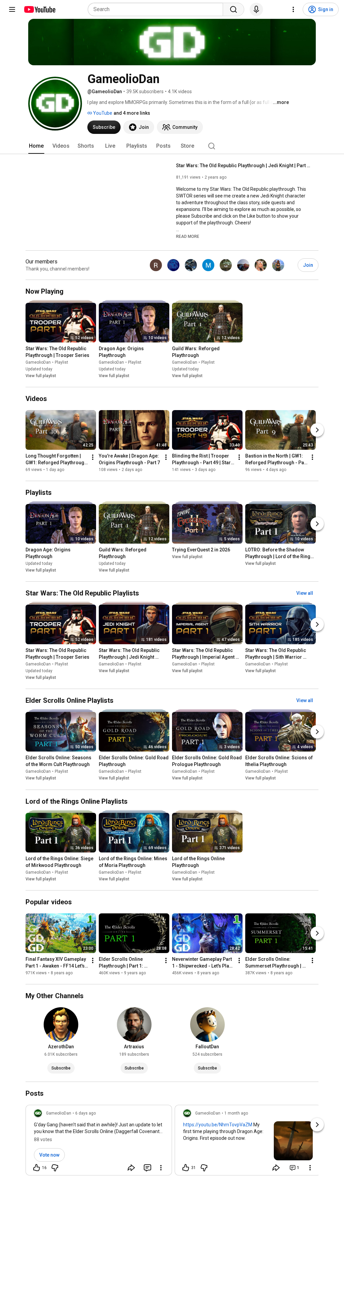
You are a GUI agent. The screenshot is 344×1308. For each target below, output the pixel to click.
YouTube (102, 113)
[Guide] (12, 9)
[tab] (36, 146)
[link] (99, 1142)
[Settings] (293, 9)
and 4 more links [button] (132, 113)
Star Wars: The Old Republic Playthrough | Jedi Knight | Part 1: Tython (243, 165)
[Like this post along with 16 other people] (36, 1167)
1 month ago (236, 1113)
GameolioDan (38, 362)
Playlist (61, 362)
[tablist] (172, 146)
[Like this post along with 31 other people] (185, 1167)
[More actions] (92, 457)
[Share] (131, 1167)
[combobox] (157, 9)
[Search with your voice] (256, 9)
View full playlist (41, 375)
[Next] (317, 430)
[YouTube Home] (39, 9)
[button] (187, 236)
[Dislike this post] (54, 1167)
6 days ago (85, 1113)
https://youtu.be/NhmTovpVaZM (217, 1124)
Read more (187, 236)
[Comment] (147, 1167)
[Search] (233, 9)
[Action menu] (161, 1167)
